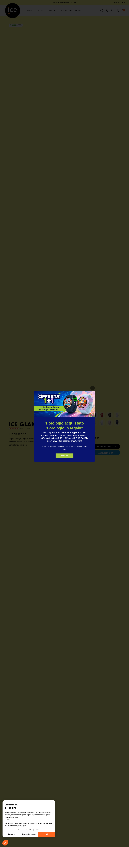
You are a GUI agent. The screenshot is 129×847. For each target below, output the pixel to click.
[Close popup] (92, 388)
